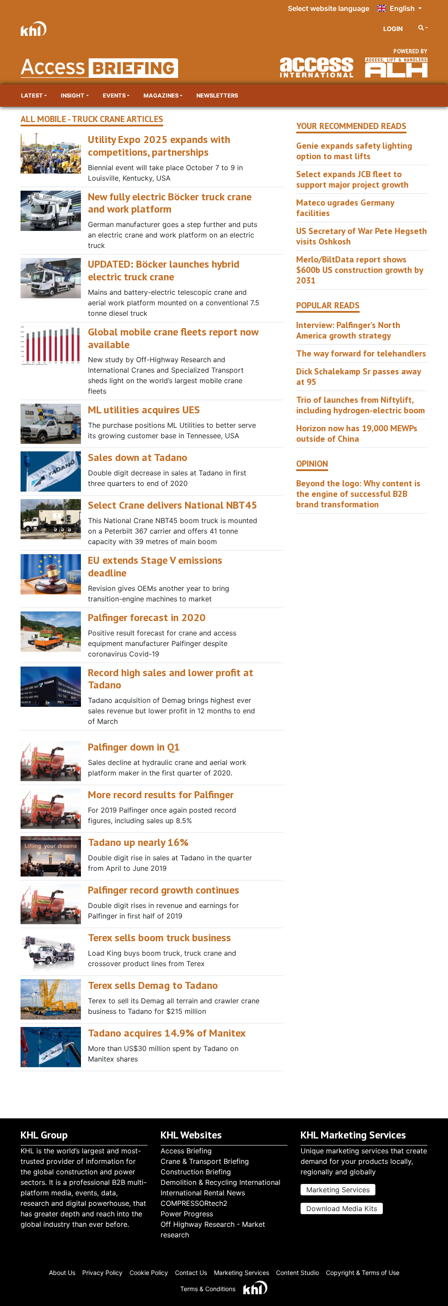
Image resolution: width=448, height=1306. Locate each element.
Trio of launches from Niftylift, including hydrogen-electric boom (360, 405)
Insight (72, 95)
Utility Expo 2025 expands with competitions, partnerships (159, 146)
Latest (32, 95)
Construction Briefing (196, 1171)
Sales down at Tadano (137, 457)
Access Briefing (186, 1150)
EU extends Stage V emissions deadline (155, 566)
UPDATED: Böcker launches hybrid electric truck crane (163, 270)
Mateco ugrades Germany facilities (345, 208)
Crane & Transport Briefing (205, 1161)
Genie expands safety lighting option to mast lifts (354, 151)
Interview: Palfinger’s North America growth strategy (348, 330)
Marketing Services (338, 1189)
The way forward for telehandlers (361, 353)
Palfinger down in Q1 (134, 747)
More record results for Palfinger (161, 794)
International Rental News (203, 1192)
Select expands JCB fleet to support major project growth (352, 179)
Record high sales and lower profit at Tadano (170, 679)
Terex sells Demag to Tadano (153, 985)
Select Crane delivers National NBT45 (172, 505)
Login (393, 28)
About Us (62, 1272)
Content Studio (297, 1272)
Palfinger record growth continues (163, 890)
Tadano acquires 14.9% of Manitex (167, 1033)
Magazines (161, 95)
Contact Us (191, 1272)
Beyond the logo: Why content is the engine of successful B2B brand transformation (358, 494)
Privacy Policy (102, 1272)
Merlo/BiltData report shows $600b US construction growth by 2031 (359, 270)
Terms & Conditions (207, 1288)
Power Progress (187, 1213)
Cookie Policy (149, 1272)
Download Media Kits (341, 1208)
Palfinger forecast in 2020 (147, 617)
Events (114, 95)
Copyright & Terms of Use (362, 1272)
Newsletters (217, 95)
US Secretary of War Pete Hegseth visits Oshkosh (361, 236)
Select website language (328, 8)
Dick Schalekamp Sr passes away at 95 (358, 377)
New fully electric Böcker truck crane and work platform (170, 203)
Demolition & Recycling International (220, 1182)
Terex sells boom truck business (159, 937)
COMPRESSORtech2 (194, 1203)
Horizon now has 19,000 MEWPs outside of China (356, 433)
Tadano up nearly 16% (138, 842)
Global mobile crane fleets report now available (173, 338)
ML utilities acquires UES (144, 409)
